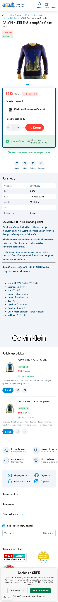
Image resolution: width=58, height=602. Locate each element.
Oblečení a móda (37, 15)
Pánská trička (12, 18)
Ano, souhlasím (41, 590)
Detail (8, 390)
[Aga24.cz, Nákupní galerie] (3, 15)
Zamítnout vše (17, 590)
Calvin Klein (35, 185)
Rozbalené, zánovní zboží (17, 15)
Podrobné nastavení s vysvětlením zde (29, 596)
